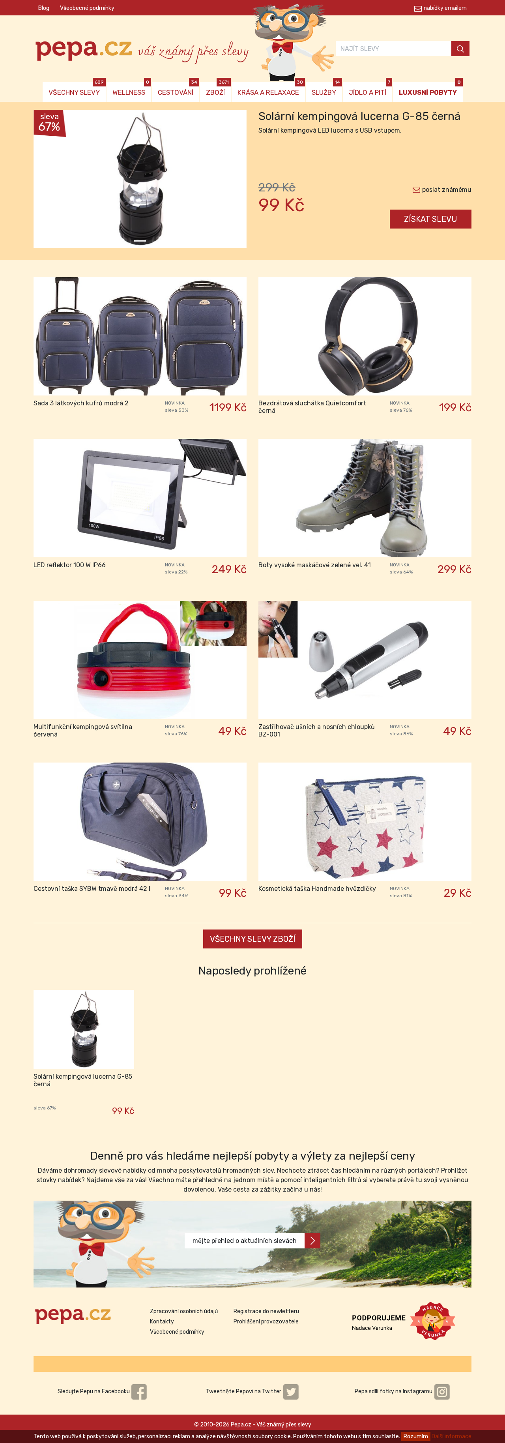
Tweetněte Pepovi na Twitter (244, 1391)
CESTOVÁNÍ (177, 89)
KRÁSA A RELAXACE (270, 89)
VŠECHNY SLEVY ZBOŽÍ (253, 939)
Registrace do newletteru (266, 1311)
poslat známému (446, 189)
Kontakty (162, 1321)
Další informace (451, 1436)
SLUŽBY (326, 89)
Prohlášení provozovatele (266, 1321)
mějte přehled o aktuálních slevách (245, 1240)
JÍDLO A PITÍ (369, 89)
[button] (49, 181)
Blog (43, 8)
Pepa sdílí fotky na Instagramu (394, 1391)
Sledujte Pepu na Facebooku (94, 1391)
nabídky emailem (445, 8)
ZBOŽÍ (217, 89)
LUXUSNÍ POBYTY (430, 89)
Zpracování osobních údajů (184, 1311)
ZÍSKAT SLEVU (430, 219)
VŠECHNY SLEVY (76, 89)
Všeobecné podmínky (87, 8)
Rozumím (416, 1436)
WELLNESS (130, 89)
